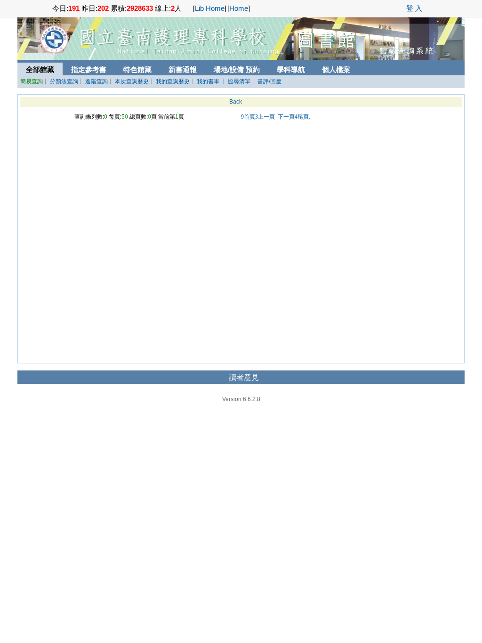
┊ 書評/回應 (265, 81)
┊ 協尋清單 (235, 81)
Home (238, 8)
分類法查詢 (64, 81)
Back (235, 101)
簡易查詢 (31, 81)
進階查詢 (96, 81)
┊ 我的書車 (204, 81)
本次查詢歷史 (132, 81)
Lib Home (210, 8)
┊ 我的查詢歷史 (169, 81)
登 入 (414, 8)
